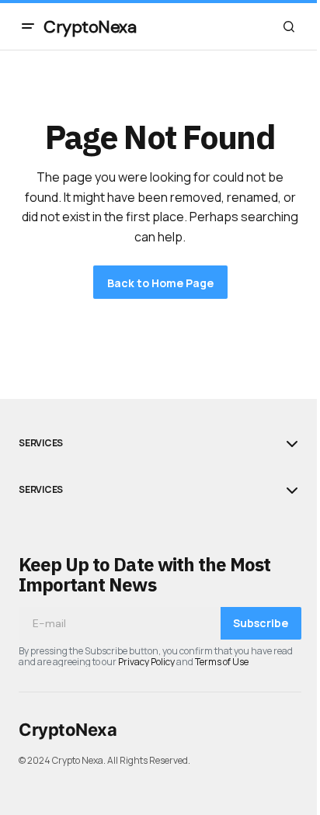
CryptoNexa (90, 27)
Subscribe (260, 623)
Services (41, 443)
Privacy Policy (146, 661)
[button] (28, 26)
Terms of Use (222, 661)
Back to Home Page (160, 283)
